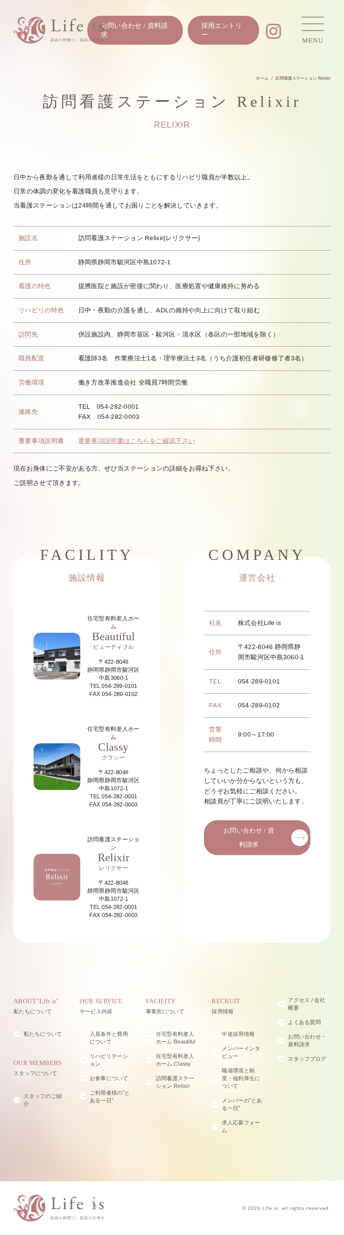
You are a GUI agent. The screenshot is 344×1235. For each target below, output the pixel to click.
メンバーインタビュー (241, 1052)
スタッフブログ (307, 1059)
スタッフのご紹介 (43, 1100)
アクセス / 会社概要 (306, 1004)
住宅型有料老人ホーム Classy (175, 1060)
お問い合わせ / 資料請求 (134, 30)
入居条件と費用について (109, 1038)
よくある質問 (304, 1022)
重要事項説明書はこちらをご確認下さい (136, 440)
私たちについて (43, 1034)
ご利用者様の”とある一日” (110, 1096)
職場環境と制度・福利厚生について (241, 1078)
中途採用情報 (238, 1034)
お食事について (109, 1078)
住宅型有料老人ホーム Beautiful (176, 1038)
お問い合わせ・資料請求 (307, 1040)
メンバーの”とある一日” (242, 1104)
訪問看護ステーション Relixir (175, 1082)
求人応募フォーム (241, 1126)
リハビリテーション (109, 1060)
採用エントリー (221, 30)
